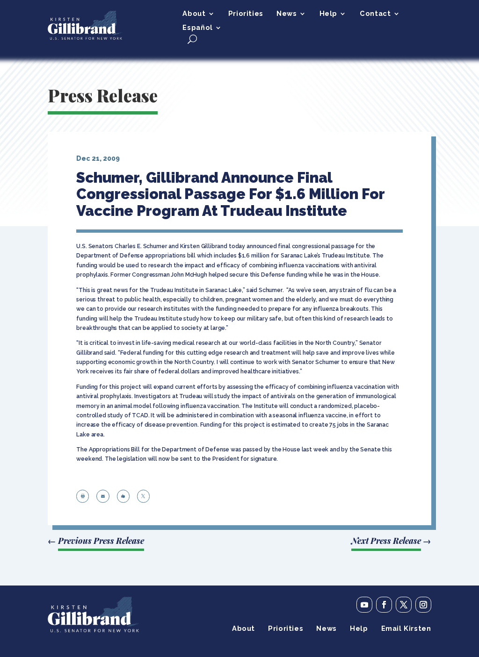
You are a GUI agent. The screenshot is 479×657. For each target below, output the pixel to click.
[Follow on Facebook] (384, 605)
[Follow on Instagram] (423, 605)
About (193, 13)
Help (328, 13)
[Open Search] (192, 39)
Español (197, 27)
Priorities (245, 13)
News (286, 13)
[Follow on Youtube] (364, 605)
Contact (375, 13)
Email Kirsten (406, 628)
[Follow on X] (404, 605)
